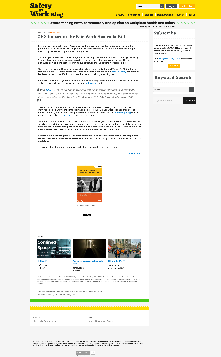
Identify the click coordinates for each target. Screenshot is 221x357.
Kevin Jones (55, 32)
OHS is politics (43, 261)
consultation (51, 291)
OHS (73, 291)
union (74, 294)
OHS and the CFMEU (116, 261)
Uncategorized (95, 291)
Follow (120, 15)
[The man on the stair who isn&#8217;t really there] (89, 248)
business (41, 291)
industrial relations (45, 294)
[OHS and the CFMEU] (124, 248)
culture (60, 291)
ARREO (49, 90)
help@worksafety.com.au (170, 59)
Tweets (148, 15)
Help (192, 15)
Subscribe (187, 6)
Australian (69, 115)
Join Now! (174, 65)
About (181, 15)
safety (85, 291)
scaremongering (122, 112)
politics (79, 291)
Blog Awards (165, 15)
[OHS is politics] (54, 248)
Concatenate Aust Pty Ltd (96, 356)
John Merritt (92, 83)
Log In (171, 6)
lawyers (67, 291)
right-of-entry (118, 71)
